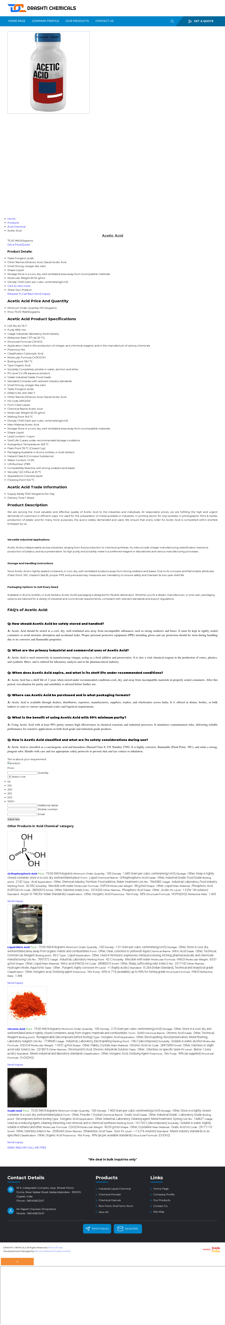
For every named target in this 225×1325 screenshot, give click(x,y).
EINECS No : (88, 890)
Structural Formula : (166, 894)
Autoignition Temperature (23, 444)
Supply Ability (15, 493)
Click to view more (18, 285)
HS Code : (32, 890)
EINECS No (14, 393)
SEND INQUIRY (17, 1147)
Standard (13, 381)
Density (12, 420)
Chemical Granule (110, 1200)
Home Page (16, 21)
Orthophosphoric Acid (22, 873)
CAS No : (149, 881)
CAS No (12, 325)
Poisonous (13, 349)
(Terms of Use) (55, 1247)
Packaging (14, 452)
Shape (11, 432)
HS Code (12, 400)
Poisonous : (121, 894)
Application (14, 345)
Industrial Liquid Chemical (115, 1188)
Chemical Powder (110, 1194)
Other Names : (123, 890)
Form (10, 404)
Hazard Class (15, 456)
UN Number (15, 464)
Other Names (16, 397)
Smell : (60, 890)
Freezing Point (16, 479)
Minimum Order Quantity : (92, 873)
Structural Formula (19, 341)
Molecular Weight (18, 412)
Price (10, 311)
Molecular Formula (19, 357)
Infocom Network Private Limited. (53, 1251)
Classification (15, 353)
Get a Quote (203, 21)
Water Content (16, 460)
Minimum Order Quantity (23, 307)
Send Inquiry (42, 293)
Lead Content (16, 436)
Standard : (36, 894)
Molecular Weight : (128, 886)
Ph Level (12, 373)
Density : (144, 873)
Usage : (189, 881)
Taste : (156, 890)
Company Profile (45, 21)
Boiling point (15, 361)
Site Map (158, 1211)
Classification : (88, 894)
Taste (10, 389)
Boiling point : (47, 955)
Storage (12, 428)
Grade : (175, 877)
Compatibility (15, 468)
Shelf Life (13, 440)
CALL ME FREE (37, 1147)
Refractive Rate (17, 337)
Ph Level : (189, 890)
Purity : (138, 894)
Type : (30, 881)
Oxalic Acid (14, 1110)
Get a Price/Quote (18, 244)
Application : (88, 881)
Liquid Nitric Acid (18, 947)
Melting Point (15, 416)
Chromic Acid (16, 1028)
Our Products (77, 21)
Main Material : (63, 963)
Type (10, 365)
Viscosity (12, 472)
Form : (88, 877)
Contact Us (104, 21)
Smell (10, 385)
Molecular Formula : (92, 886)
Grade (11, 377)
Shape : (159, 886)
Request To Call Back (20, 293)
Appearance (15, 475)
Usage (11, 333)
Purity (10, 329)
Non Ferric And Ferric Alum (116, 1206)
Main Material (15, 424)
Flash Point (14, 448)
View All (103, 1212)
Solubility (12, 369)
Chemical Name (17, 408)
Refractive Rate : (202, 894)
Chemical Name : (123, 877)
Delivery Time (16, 497)
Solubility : (55, 886)
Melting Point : (21, 886)
